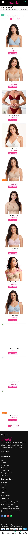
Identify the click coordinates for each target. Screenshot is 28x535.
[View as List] (5, 15)
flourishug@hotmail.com (10, 506)
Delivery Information (7, 473)
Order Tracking (5, 495)
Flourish (3, 485)
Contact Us (4, 475)
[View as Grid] (2, 15)
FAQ (2, 460)
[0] (24, 2)
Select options (13, 53)
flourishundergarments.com (11, 508)
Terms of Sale (5, 467)
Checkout (4, 490)
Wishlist (3, 492)
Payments (4, 462)
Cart (2, 487)
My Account (4, 482)
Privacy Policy (5, 465)
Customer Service (6, 470)
